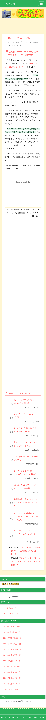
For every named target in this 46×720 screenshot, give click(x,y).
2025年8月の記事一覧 (12, 661)
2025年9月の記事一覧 (12, 655)
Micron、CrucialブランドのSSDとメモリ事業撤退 (25, 486)
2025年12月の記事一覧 (12, 638)
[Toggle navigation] (41, 3)
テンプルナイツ (10, 3)
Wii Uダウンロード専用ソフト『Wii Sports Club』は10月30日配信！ (25, 561)
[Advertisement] (23, 25)
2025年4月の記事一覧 (12, 684)
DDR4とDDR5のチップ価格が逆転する (26, 458)
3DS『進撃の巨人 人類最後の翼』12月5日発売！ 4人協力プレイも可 (25, 550)
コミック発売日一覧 (11, 614)
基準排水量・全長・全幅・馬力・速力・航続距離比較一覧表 (25, 502)
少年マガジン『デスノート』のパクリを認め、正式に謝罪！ (25, 534)
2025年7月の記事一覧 (11, 667)
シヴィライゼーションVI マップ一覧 (26, 416)
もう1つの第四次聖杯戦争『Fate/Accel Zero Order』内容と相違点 (26, 516)
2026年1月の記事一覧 (11, 632)
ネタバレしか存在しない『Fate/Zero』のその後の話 (25, 472)
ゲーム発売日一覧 (10, 608)
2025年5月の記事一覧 (12, 678)
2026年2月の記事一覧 (12, 626)
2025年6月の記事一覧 (12, 672)
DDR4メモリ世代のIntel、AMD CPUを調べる (24, 401)
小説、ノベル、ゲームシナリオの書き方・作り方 (25, 444)
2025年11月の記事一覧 (12, 644)
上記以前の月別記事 (11, 689)
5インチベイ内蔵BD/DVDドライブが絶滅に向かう (26, 430)
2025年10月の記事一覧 (12, 649)
